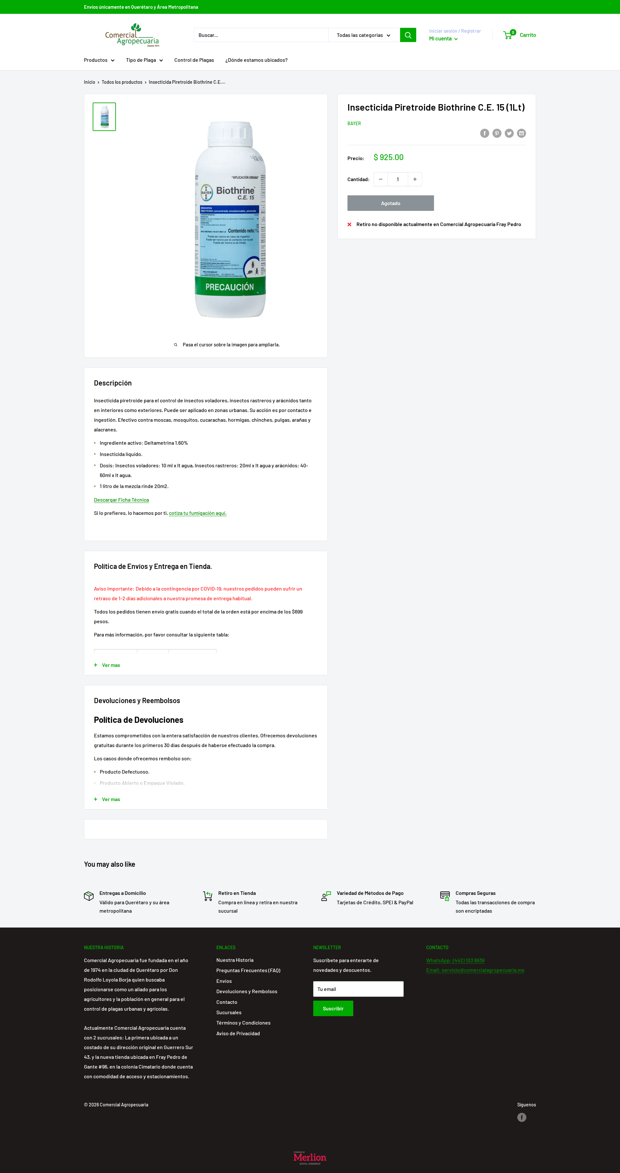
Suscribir (333, 1008)
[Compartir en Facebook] (484, 133)
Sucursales (229, 1012)
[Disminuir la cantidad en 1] (381, 179)
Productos (96, 60)
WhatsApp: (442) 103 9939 (455, 960)
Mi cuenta (441, 38)
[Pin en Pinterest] (496, 133)
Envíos (224, 981)
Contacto (226, 1002)
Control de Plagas (194, 60)
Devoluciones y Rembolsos (246, 991)
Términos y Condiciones (243, 1022)
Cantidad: (358, 179)
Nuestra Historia (234, 960)
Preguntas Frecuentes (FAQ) (248, 970)
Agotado (390, 203)
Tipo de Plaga (141, 60)
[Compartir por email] (521, 133)
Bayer (354, 123)
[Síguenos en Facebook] (521, 1117)
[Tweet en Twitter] (509, 133)
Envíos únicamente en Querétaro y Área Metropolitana (141, 7)
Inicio (89, 82)
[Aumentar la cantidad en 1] (415, 179)
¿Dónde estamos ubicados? (256, 60)
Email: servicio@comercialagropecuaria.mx (475, 970)
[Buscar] (408, 35)
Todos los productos (122, 82)
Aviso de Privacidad (238, 1033)
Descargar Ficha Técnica (121, 499)
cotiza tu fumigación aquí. (198, 513)
